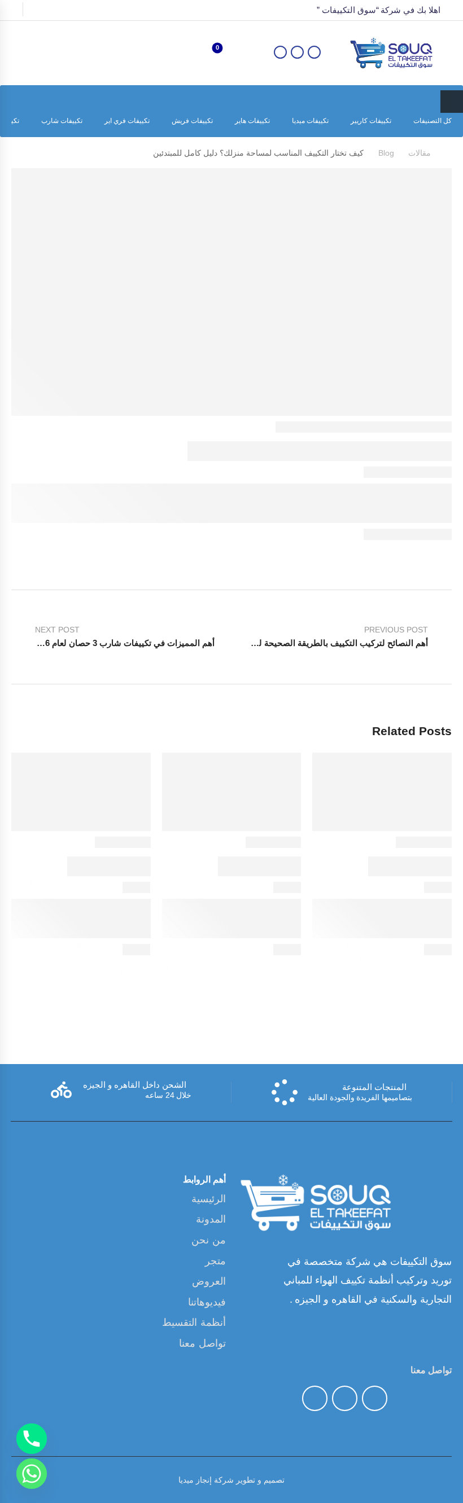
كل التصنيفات (432, 121)
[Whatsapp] (31, 1473)
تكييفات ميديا (310, 121)
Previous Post (329, 636)
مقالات (419, 152)
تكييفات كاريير (371, 121)
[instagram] (314, 1398)
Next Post (123, 636)
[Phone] (31, 1438)
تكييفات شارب (61, 121)
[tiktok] (297, 52)
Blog (386, 152)
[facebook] (314, 52)
